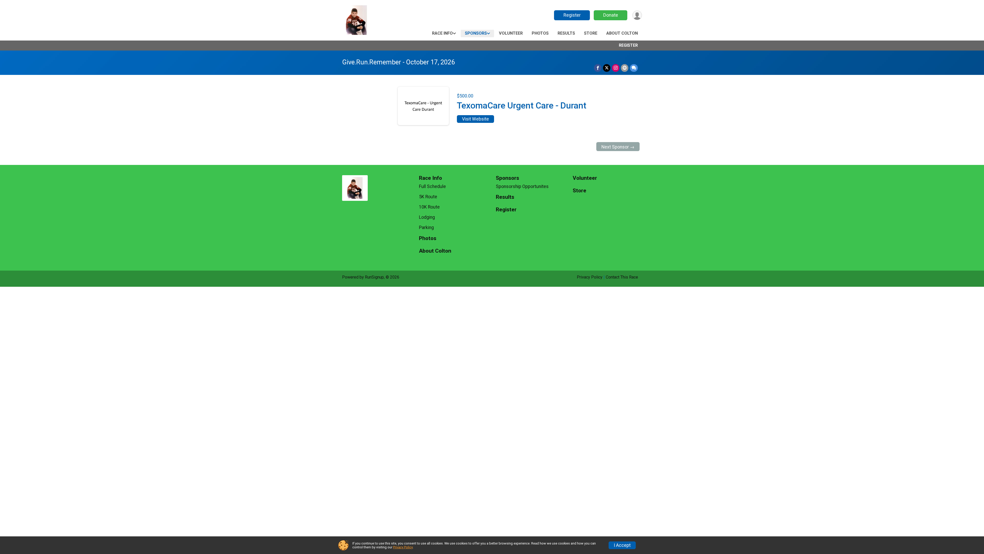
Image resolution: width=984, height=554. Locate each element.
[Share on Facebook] (597, 68)
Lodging (427, 217)
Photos (540, 33)
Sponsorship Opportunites (522, 186)
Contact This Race (622, 277)
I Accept (622, 545)
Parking (426, 227)
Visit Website (475, 119)
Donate (610, 15)
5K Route (428, 196)
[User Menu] (637, 15)
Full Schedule (432, 186)
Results (566, 33)
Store (590, 33)
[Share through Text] (634, 68)
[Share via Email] (624, 68)
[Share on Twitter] (606, 68)
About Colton (622, 33)
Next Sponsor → (617, 147)
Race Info (442, 33)
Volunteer (511, 33)
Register (572, 15)
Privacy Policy (589, 277)
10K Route (429, 207)
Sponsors (476, 33)
